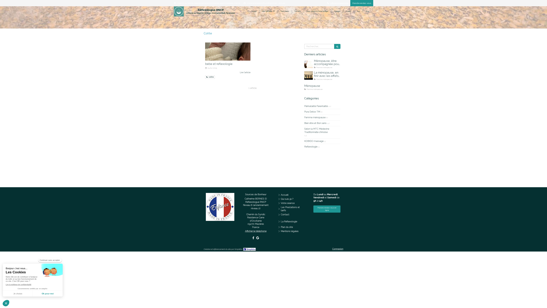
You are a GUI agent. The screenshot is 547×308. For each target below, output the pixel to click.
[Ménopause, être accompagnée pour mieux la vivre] (308, 63)
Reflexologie (310, 146)
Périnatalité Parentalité (316, 106)
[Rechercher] (337, 46)
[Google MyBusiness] (257, 238)
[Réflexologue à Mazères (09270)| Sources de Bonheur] (179, 11)
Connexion (337, 249)
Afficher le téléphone (339, 3)
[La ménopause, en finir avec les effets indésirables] (308, 75)
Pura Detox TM (312, 111)
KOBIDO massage (313, 141)
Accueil (282, 3)
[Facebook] (253, 238)
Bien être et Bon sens (315, 123)
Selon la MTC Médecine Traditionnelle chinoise (316, 130)
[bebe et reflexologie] (227, 51)
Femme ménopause (314, 117)
